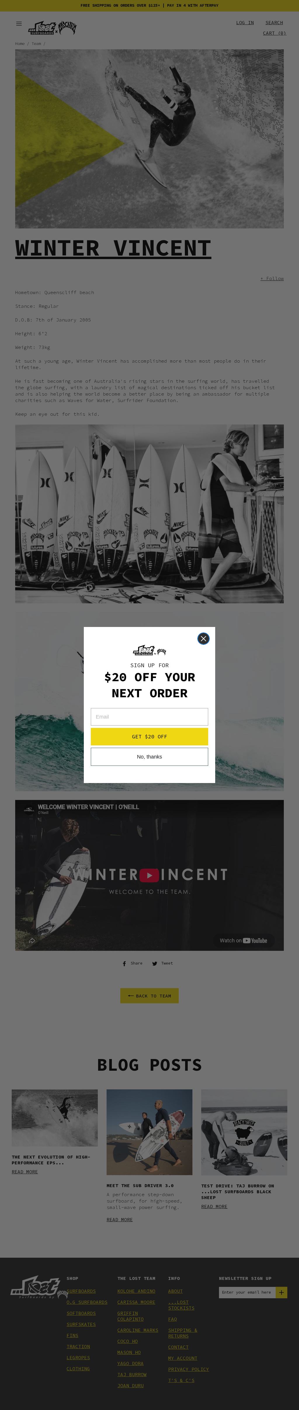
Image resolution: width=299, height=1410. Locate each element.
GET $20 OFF (149, 736)
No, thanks (149, 757)
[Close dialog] (203, 638)
